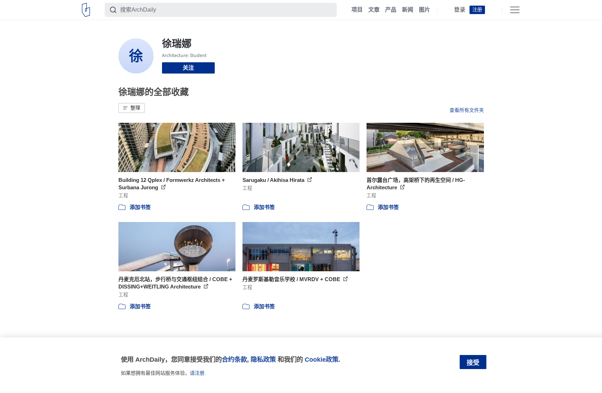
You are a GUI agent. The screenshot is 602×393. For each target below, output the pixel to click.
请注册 (197, 373)
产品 (390, 10)
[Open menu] (514, 9)
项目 (357, 10)
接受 (473, 362)
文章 (374, 10)
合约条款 (234, 359)
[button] (131, 108)
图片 (424, 10)
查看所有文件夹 (466, 110)
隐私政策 (263, 359)
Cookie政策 (321, 359)
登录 (459, 10)
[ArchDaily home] (86, 10)
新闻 (407, 10)
